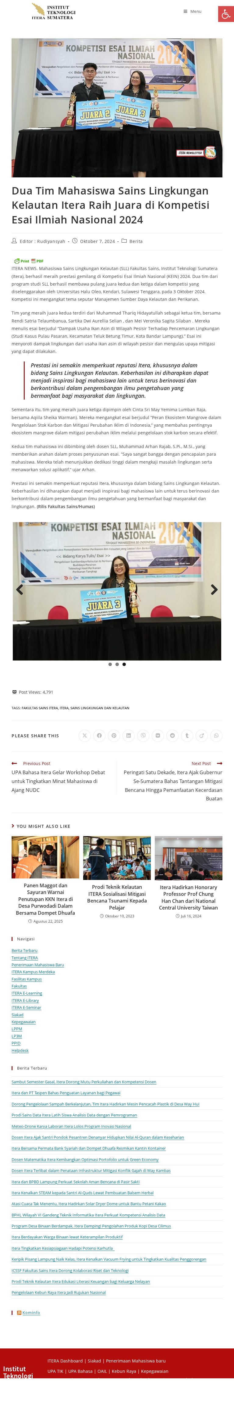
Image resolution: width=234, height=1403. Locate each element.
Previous (22, 589)
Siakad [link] (17, 1013)
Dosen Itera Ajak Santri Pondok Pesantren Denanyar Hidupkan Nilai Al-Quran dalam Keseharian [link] (98, 1136)
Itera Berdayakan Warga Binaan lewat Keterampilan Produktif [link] (67, 1235)
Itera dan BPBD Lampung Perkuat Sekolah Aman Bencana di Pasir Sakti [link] (76, 1180)
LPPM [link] (17, 1027)
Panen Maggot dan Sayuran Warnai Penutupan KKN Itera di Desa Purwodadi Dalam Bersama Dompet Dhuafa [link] (45, 898)
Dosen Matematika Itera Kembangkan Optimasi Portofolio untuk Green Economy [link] (85, 1158)
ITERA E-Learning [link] (27, 992)
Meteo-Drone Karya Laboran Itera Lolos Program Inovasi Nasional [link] (71, 1125)
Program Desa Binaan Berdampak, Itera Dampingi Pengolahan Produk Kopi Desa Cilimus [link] (91, 1224)
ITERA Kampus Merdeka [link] (33, 970)
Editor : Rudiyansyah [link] (43, 241)
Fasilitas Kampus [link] (27, 978)
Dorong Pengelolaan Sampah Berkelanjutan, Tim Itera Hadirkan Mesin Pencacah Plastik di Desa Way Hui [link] (105, 1103)
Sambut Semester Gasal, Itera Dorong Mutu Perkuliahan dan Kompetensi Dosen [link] (84, 1080)
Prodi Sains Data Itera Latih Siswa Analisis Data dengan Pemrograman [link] (74, 1113)
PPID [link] (16, 1042)
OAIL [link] (102, 1370)
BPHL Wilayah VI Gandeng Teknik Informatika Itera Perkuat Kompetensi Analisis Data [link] (88, 1213)
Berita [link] (136, 241)
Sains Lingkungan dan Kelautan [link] (99, 706)
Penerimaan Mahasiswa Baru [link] (38, 963)
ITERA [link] (64, 706)
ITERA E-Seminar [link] (26, 1006)
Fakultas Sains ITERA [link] (40, 706)
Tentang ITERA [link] (25, 956)
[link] (226, 14)
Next (212, 589)
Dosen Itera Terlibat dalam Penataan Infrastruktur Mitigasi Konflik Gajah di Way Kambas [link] (91, 1169)
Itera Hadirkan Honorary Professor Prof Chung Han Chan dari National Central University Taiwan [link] (188, 896)
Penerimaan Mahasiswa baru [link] (136, 1359)
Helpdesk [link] (20, 1049)
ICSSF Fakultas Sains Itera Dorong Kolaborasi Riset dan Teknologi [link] (70, 1269)
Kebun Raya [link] (124, 1370)
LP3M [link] (17, 1035)
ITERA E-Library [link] (25, 999)
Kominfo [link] (31, 1311)
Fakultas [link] (19, 985)
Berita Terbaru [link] (24, 949)
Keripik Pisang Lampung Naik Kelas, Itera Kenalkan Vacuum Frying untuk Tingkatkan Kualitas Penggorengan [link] (109, 1258)
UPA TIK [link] (55, 1370)
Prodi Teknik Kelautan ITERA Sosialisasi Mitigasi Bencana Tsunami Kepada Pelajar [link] (117, 896)
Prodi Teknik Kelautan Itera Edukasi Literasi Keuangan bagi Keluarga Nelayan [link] (81, 1280)
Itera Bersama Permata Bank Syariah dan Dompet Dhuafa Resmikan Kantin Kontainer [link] (89, 1147)
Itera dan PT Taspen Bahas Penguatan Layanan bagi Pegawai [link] (66, 1091)
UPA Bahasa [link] (80, 1370)
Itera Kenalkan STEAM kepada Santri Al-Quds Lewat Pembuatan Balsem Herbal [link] (83, 1191)
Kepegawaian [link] (24, 1020)
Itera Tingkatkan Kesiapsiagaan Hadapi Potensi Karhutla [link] (63, 1247)
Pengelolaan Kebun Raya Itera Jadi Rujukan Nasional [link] (59, 1291)
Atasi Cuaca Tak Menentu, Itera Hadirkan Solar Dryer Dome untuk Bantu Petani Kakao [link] (89, 1202)
